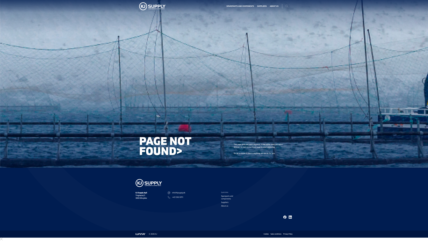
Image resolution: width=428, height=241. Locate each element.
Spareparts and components (240, 6)
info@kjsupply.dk (178, 193)
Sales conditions (276, 234)
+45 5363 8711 (177, 197)
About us (274, 6)
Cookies (266, 234)
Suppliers (262, 6)
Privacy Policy (287, 234)
